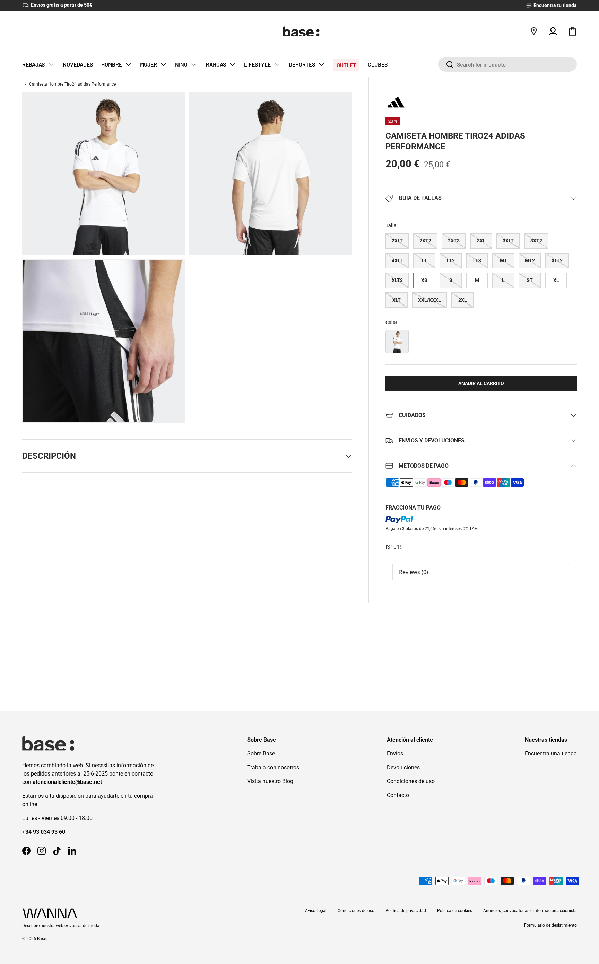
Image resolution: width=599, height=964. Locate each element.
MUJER (149, 64)
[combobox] (507, 64)
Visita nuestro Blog (270, 781)
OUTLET (346, 65)
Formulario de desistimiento (550, 925)
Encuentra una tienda (551, 753)
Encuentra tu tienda (554, 5)
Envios (395, 753)
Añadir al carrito (481, 383)
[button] (572, 31)
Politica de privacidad (405, 910)
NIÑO (182, 64)
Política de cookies (454, 910)
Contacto (398, 795)
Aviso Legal (316, 910)
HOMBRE (112, 64)
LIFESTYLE (258, 64)
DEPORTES (302, 64)
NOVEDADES (78, 64)
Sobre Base (261, 753)
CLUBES (378, 64)
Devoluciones (403, 767)
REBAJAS (34, 64)
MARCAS (216, 64)
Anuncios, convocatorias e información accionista (530, 910)
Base (41, 938)
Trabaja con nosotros (273, 767)
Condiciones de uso (411, 781)
